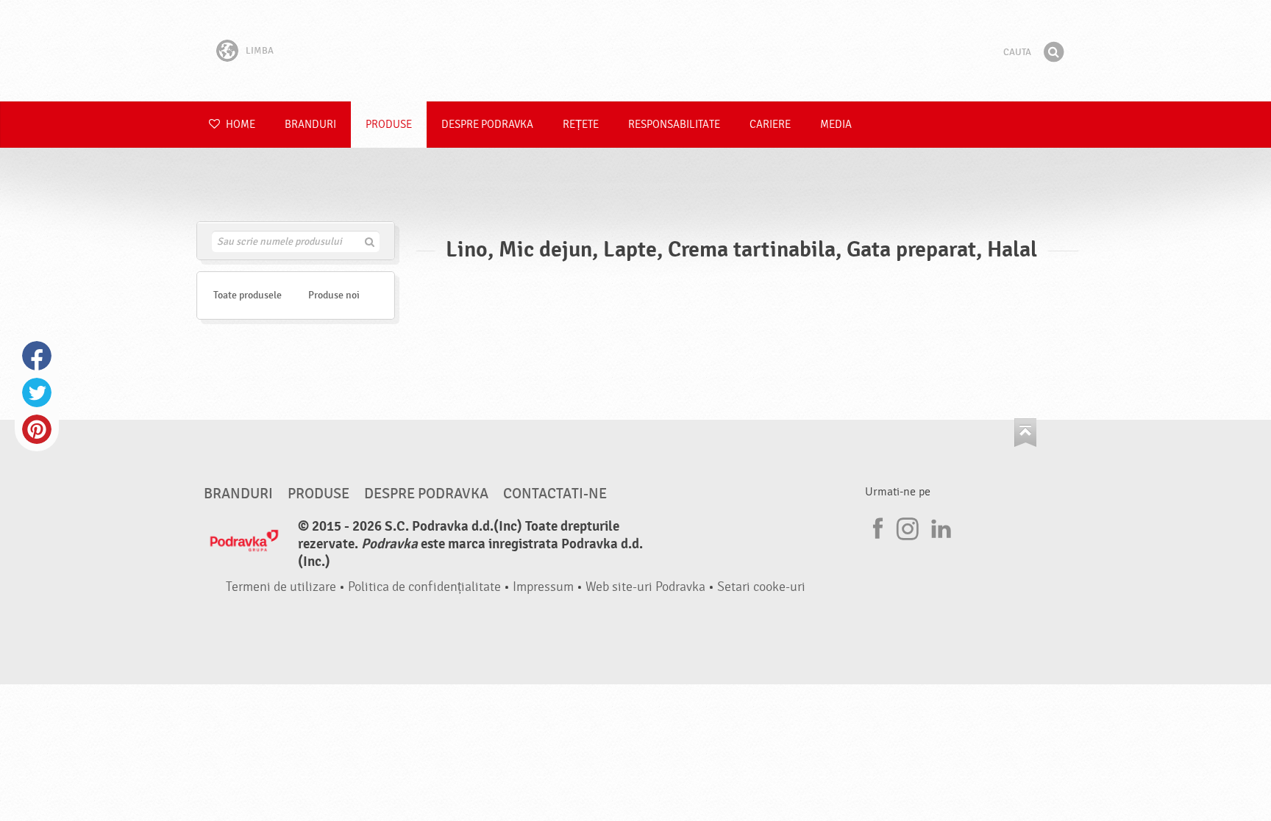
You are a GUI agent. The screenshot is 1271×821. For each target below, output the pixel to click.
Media (836, 124)
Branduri (310, 124)
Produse (389, 124)
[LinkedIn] (939, 526)
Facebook (36, 355)
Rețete (581, 124)
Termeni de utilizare (281, 587)
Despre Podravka (487, 124)
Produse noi (334, 295)
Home (239, 124)
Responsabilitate (674, 124)
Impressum (543, 587)
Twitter (36, 392)
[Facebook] (876, 526)
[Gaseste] (1053, 52)
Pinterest (36, 429)
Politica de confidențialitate (424, 587)
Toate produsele (247, 295)
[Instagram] (908, 526)
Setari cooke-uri (761, 587)
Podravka (635, 50)
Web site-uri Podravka (645, 587)
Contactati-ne (555, 494)
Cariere (770, 124)
